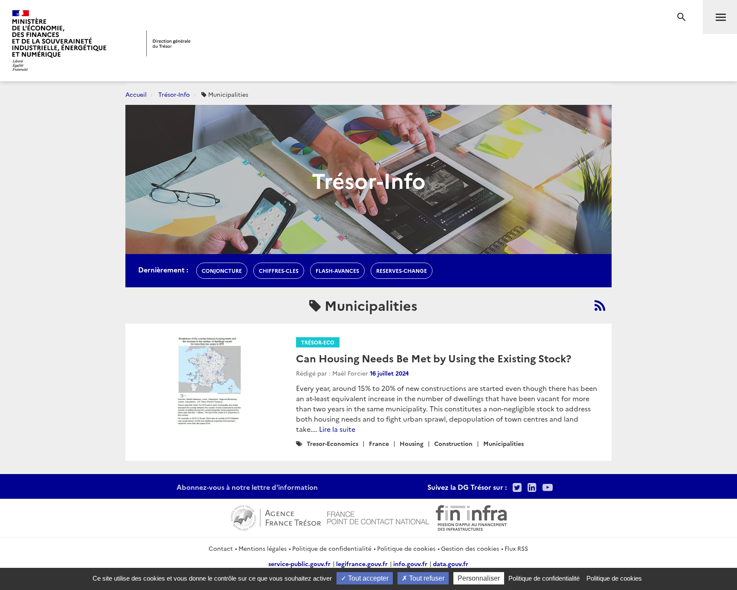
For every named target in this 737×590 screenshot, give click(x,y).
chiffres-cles (279, 270)
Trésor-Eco (317, 342)
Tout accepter (367, 578)
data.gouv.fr (450, 563)
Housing (412, 443)
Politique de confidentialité (331, 548)
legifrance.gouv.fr (362, 563)
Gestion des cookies (470, 548)
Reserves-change (401, 270)
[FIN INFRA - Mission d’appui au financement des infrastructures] (471, 516)
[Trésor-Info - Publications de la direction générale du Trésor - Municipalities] (600, 305)
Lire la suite (337, 429)
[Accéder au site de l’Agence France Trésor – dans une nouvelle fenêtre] (276, 516)
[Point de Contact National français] (378, 516)
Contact (221, 548)
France (379, 443)
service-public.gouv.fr (299, 563)
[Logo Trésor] (168, 43)
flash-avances (337, 270)
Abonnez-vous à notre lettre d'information (247, 486)
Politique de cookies (406, 548)
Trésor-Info (174, 94)
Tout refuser (425, 578)
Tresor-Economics (332, 443)
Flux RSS (516, 548)
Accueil (136, 94)
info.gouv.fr (410, 563)
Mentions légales (262, 548)
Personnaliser (479, 578)
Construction (453, 443)
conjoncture (222, 270)
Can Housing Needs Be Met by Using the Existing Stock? (433, 358)
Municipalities (503, 443)
